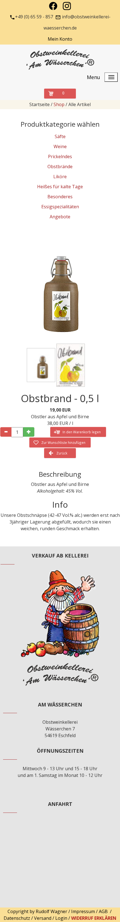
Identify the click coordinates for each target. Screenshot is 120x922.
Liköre (60, 176)
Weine (60, 146)
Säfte (60, 136)
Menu (93, 77)
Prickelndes (60, 156)
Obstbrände (60, 166)
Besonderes (60, 197)
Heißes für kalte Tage (60, 187)
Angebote (60, 217)
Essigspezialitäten (60, 207)
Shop (59, 104)
